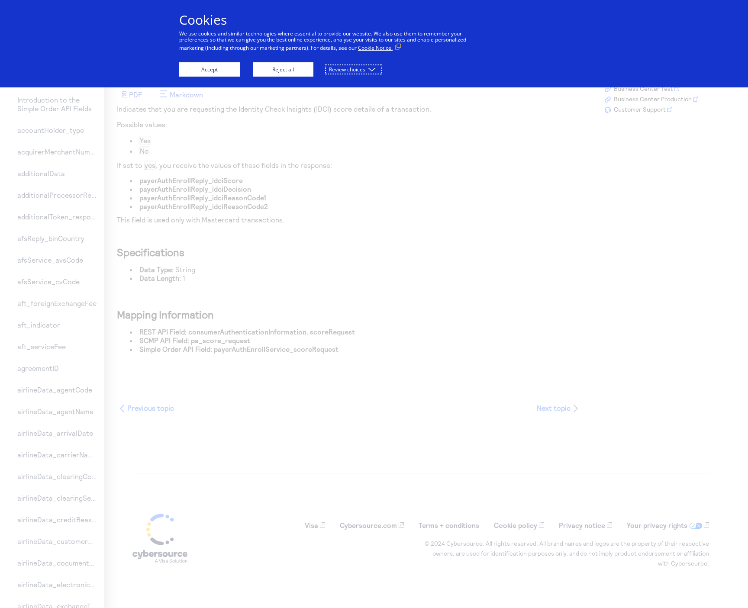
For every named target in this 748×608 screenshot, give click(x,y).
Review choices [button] (347, 69)
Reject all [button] (283, 69)
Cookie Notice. (375, 47)
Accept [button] (209, 69)
